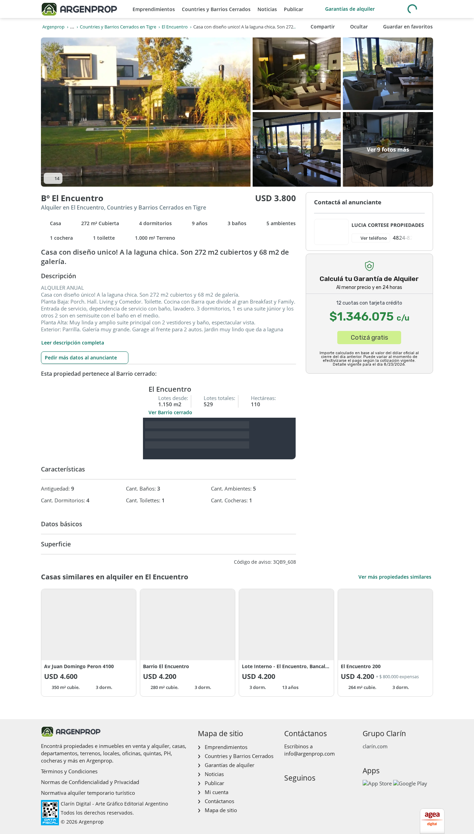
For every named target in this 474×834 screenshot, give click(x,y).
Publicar (293, 9)
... (72, 27)
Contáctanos (219, 801)
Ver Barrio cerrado (170, 412)
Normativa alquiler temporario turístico (88, 792)
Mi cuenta (216, 792)
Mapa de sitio (221, 810)
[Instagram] (300, 792)
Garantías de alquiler (350, 9)
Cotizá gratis (369, 337)
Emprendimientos (154, 9)
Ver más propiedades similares (394, 576)
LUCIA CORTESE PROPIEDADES (388, 225)
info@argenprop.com (309, 753)
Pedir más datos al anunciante (81, 357)
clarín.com (375, 746)
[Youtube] (311, 792)
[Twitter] (322, 792)
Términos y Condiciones (69, 771)
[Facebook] (289, 792)
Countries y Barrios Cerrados (216, 9)
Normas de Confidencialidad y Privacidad (90, 781)
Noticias (267, 9)
